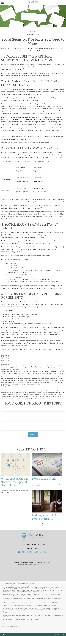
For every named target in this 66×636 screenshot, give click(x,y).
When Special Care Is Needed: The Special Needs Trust (14, 482)
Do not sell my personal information (28, 595)
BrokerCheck (31, 583)
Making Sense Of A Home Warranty (44, 516)
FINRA (44, 598)
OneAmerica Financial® (41, 565)
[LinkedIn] (3, 634)
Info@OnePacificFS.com (41, 552)
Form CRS (17, 626)
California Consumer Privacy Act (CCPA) (44, 594)
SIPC (47, 598)
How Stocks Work (44, 478)
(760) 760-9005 (27, 552)
